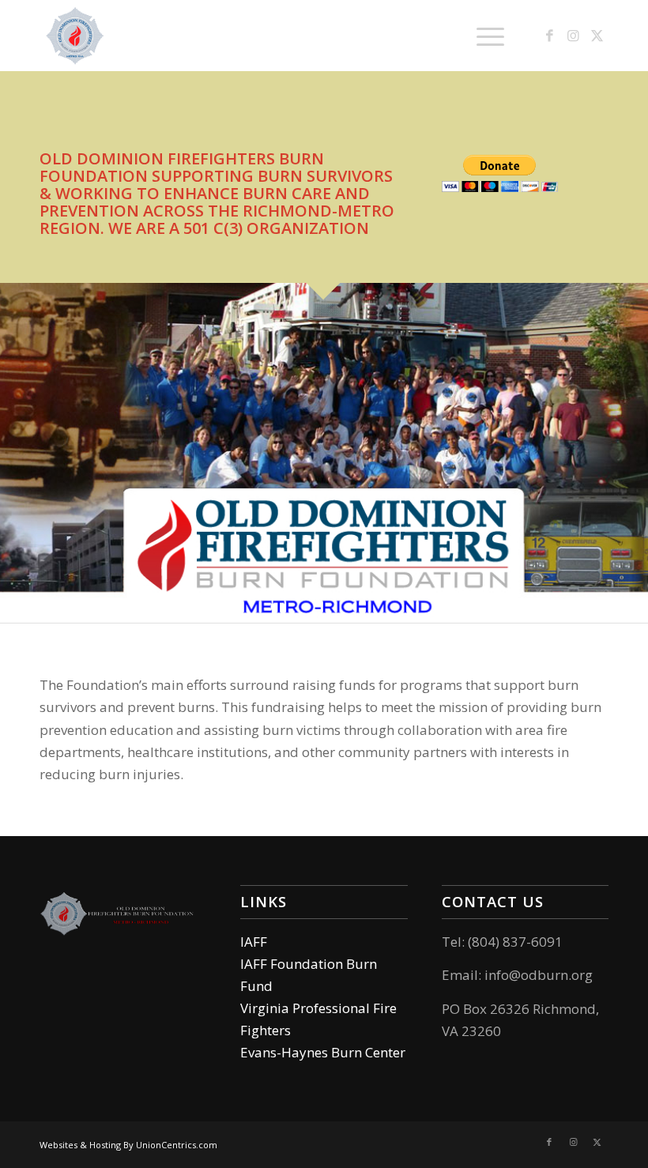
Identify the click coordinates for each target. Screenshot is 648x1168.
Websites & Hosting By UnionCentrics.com (128, 1145)
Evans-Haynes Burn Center (322, 1052)
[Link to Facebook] (549, 35)
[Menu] (482, 35)
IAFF (253, 942)
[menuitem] (482, 35)
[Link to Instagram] (573, 35)
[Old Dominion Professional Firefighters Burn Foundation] (75, 35)
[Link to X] (596, 35)
